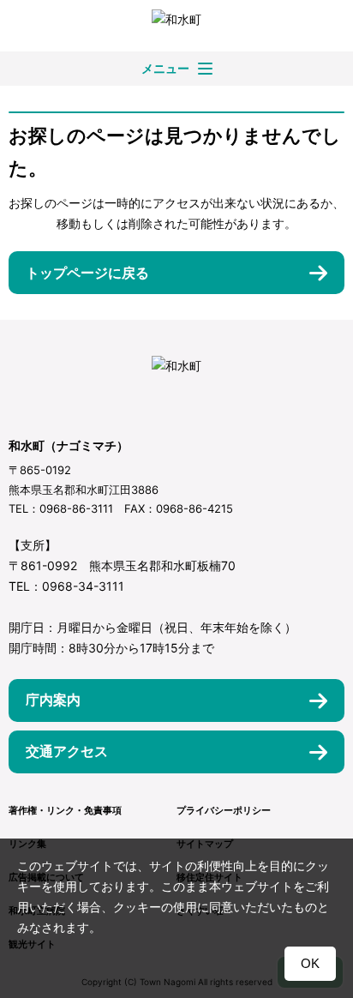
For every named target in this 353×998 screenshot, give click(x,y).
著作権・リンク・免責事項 (65, 810)
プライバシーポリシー (223, 810)
